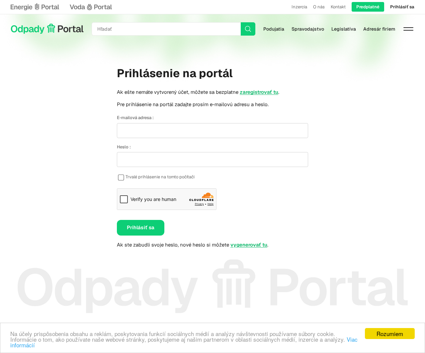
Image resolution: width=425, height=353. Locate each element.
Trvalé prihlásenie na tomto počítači (160, 177)
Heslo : (124, 147)
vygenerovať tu (248, 245)
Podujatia (273, 29)
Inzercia (299, 7)
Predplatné (368, 7)
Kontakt (338, 7)
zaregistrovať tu (259, 92)
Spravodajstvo (308, 29)
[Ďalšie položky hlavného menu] (408, 29)
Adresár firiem (379, 29)
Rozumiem (390, 333)
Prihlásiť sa (402, 7)
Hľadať (248, 29)
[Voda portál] (91, 7)
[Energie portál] (35, 7)
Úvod (47, 29)
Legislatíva (343, 29)
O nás (319, 7)
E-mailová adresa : (135, 117)
